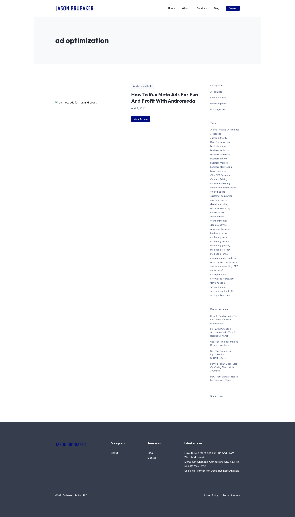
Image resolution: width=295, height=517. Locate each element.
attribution (216, 133)
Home (171, 8)
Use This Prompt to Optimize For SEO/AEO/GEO (220, 354)
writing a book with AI (221, 291)
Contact (233, 8)
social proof (216, 270)
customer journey (219, 200)
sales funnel (232, 262)
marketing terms (219, 254)
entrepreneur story (220, 208)
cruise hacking (217, 191)
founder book (217, 216)
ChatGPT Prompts (220, 175)
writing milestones (220, 295)
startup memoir (218, 274)
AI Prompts (216, 91)
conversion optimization (223, 187)
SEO (236, 266)
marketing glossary (220, 245)
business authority (220, 150)
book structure (218, 146)
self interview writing (221, 266)
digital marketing (219, 204)
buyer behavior (218, 171)
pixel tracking (217, 262)
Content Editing (218, 179)
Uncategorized (218, 109)
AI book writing (218, 129)
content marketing (220, 183)
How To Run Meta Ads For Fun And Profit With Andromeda (164, 97)
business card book (220, 154)
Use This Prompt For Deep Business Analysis (211, 470)
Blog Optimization (220, 142)
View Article (141, 119)
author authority (218, 138)
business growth (218, 158)
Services (202, 8)
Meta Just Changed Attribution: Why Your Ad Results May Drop (223, 332)
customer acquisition (221, 196)
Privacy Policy (211, 495)
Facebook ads (217, 212)
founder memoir (218, 220)
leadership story (218, 233)
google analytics (219, 225)
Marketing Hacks (219, 103)
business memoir (219, 162)
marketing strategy (220, 249)
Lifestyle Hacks (218, 97)
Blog (216, 8)
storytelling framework (222, 278)
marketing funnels (219, 241)
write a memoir (218, 287)
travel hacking (217, 282)
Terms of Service (231, 495)
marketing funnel (219, 237)
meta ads (233, 258)
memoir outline (218, 258)
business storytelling (221, 167)
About (185, 8)
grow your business (220, 229)
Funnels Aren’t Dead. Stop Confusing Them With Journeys (224, 367)
